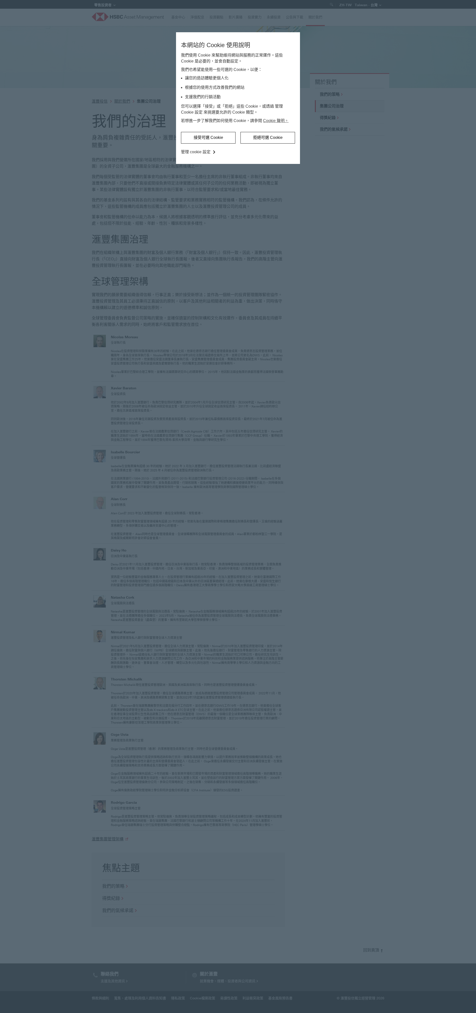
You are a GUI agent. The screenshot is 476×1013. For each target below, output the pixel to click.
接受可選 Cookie (208, 137)
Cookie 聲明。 (276, 121)
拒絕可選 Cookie (268, 137)
